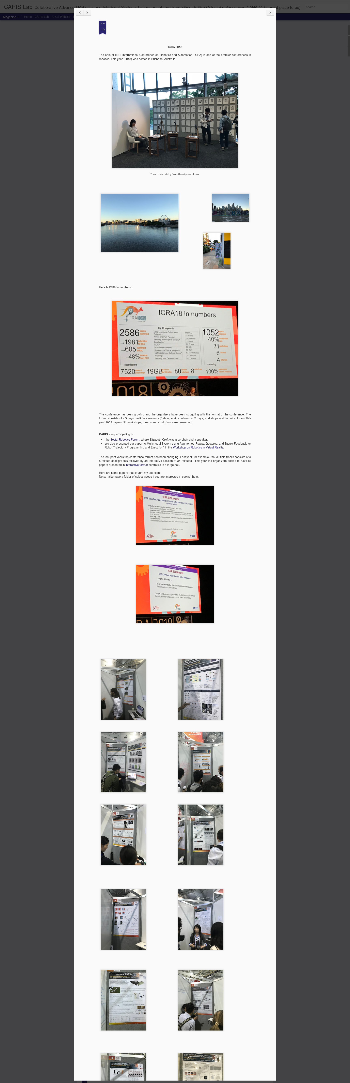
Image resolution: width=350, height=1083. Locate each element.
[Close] (270, 13)
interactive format (137, 465)
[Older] (87, 13)
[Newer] (79, 13)
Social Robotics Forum (124, 439)
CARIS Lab (42, 17)
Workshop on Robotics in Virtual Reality (198, 447)
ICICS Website (61, 17)
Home (28, 17)
